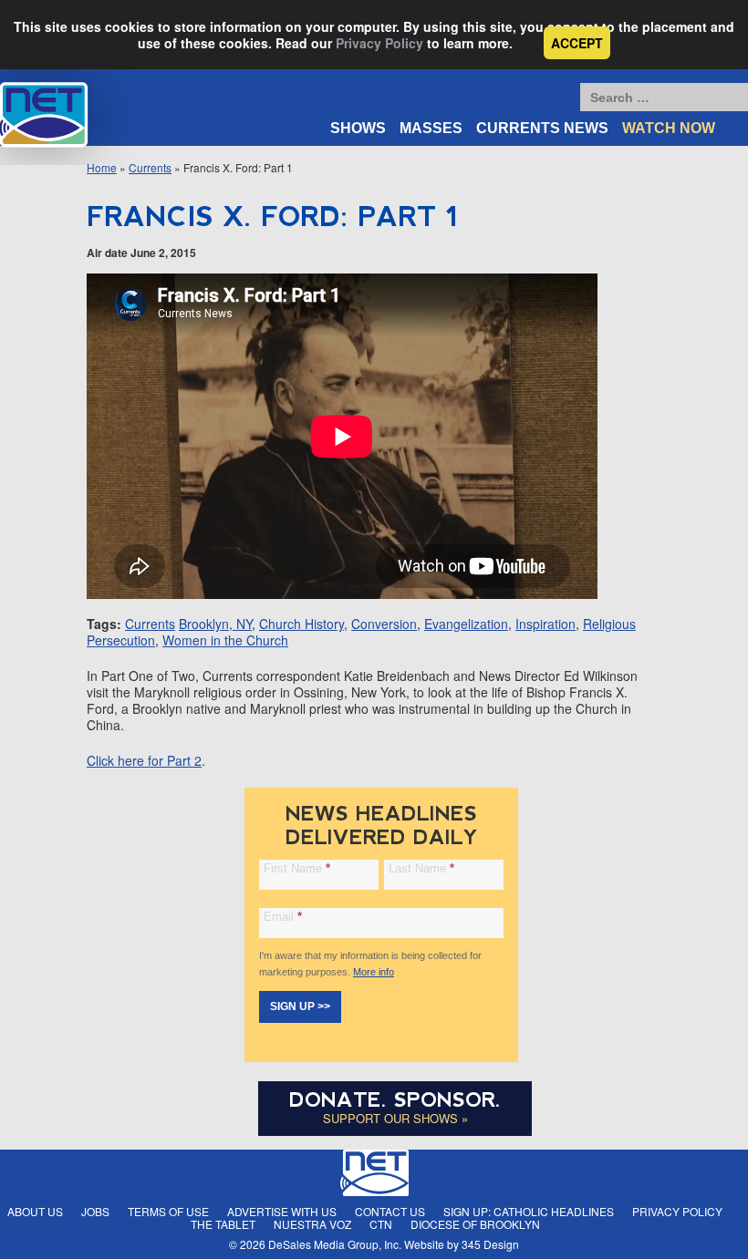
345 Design (490, 1244)
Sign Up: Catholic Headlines (528, 1211)
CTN (380, 1224)
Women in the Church (225, 640)
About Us (35, 1211)
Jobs (95, 1211)
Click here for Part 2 (144, 760)
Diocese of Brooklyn (475, 1224)
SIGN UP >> (300, 1006)
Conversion (384, 623)
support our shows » (395, 1118)
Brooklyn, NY (215, 623)
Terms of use (168, 1211)
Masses (431, 128)
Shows (358, 128)
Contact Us (390, 1211)
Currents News (542, 128)
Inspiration (545, 623)
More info (373, 971)
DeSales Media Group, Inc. (334, 1244)
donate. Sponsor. (395, 1100)
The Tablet (223, 1224)
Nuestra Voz (312, 1224)
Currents (150, 167)
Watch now (668, 128)
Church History (301, 623)
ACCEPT (577, 43)
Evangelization (466, 623)
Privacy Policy (379, 43)
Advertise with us (282, 1211)
